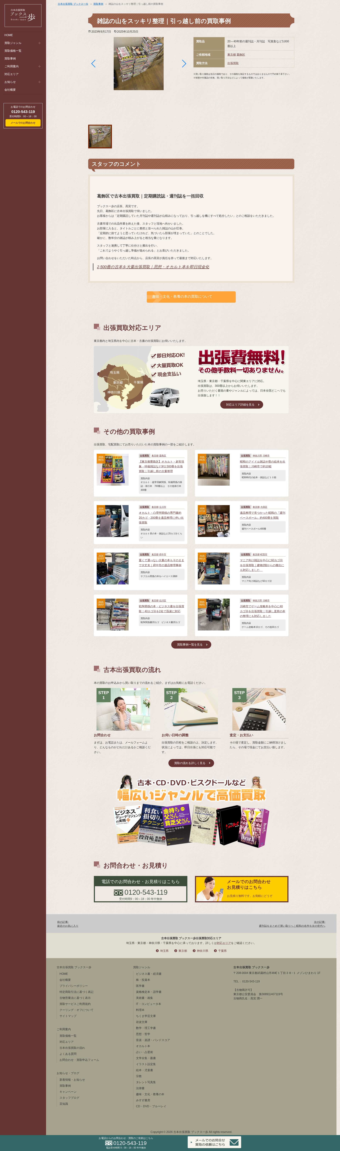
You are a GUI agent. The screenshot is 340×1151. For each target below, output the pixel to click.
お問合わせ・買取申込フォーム (79, 1059)
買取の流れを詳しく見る (189, 763)
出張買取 (233, 63)
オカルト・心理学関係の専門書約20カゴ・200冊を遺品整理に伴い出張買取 (161, 517)
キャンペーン (68, 1091)
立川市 (162, 507)
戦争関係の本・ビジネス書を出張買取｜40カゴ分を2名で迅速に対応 (161, 609)
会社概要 (10, 89)
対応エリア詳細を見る (240, 404)
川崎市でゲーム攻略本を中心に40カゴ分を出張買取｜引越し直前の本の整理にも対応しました (262, 611)
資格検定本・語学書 (149, 991)
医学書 (140, 985)
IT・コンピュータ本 (148, 1003)
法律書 (140, 1088)
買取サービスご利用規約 (75, 1003)
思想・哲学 (143, 1034)
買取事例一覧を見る (190, 644)
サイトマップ (68, 1015)
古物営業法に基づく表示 (75, 997)
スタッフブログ (69, 1097)
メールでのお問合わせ (23, 122)
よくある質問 (68, 1053)
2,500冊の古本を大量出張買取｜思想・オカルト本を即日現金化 (153, 267)
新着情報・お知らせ (72, 1079)
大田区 (263, 507)
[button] (93, 63)
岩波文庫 (141, 1021)
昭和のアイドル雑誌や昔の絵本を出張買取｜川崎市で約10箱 (262, 464)
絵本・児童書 (144, 1070)
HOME (8, 35)
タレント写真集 (146, 1082)
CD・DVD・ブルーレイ (151, 1106)
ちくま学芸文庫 (146, 1015)
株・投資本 (143, 979)
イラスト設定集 (146, 1064)
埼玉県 (164, 950)
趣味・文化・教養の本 (150, 1094)
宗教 (139, 1076)
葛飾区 (241, 54)
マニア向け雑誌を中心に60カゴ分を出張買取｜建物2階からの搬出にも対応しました (262, 565)
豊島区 (162, 455)
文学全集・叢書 (146, 1058)
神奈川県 (257, 455)
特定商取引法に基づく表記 (77, 991)
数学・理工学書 (146, 1028)
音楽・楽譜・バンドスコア (153, 1040)
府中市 (162, 554)
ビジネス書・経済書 (149, 973)
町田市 (263, 554)
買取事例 (10, 58)
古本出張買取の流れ (72, 1047)
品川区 (162, 600)
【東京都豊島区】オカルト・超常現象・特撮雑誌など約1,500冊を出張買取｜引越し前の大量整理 (161, 466)
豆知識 (64, 1103)
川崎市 (266, 455)
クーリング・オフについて (77, 1009)
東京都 (231, 54)
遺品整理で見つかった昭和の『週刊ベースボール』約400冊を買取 (262, 515)
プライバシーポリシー (74, 985)
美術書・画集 (144, 997)
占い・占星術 (144, 1052)
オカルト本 (143, 1046)
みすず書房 (143, 1100)
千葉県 (222, 950)
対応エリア (11, 74)
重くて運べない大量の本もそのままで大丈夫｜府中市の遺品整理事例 (161, 563)
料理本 (140, 1009)
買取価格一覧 (12, 50)
